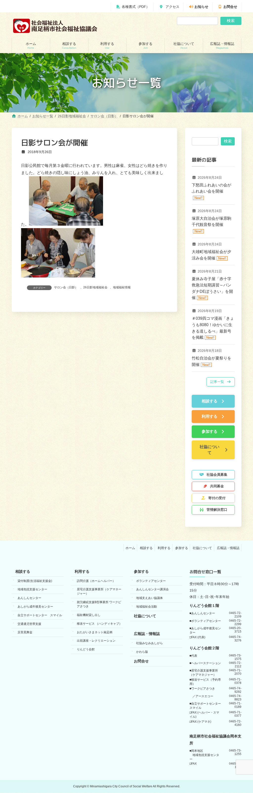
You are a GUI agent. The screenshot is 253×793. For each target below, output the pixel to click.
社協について (202, 548)
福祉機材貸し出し (89, 615)
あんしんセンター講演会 (152, 589)
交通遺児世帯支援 (29, 624)
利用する (164, 548)
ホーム (130, 548)
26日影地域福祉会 (95, 287)
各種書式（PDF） (135, 7)
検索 (231, 21)
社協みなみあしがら (149, 643)
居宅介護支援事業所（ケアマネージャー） (99, 591)
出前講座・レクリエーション (96, 641)
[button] (220, 381)
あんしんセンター (29, 598)
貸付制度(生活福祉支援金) (35, 581)
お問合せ (230, 7)
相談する (146, 548)
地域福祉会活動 (146, 606)
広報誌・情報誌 (228, 548)
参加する (181, 548)
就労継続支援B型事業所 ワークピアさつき (99, 604)
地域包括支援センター (32, 589)
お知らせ (201, 7)
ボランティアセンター (151, 581)
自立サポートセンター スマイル (40, 615)
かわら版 (142, 652)
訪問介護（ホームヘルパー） (96, 581)
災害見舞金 (25, 632)
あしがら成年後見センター (35, 606)
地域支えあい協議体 (149, 598)
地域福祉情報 (122, 287)
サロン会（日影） (66, 287)
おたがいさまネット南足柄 (94, 632)
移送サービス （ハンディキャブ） (99, 623)
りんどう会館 (86, 649)
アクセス (172, 7)
